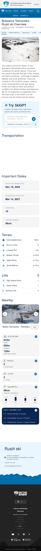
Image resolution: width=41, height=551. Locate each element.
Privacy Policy (20, 519)
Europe (23, 414)
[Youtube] (13, 534)
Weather (8, 11)
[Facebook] (29, 534)
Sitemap (20, 524)
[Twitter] (18, 534)
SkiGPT (31, 11)
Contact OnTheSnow (20, 508)
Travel (15, 11)
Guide (4, 32)
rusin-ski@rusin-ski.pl (13, 466)
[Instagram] (24, 534)
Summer (23, 16)
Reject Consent (20, 528)
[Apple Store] (26, 539)
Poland (27, 418)
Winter (15, 16)
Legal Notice (20, 517)
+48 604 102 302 (10, 462)
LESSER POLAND (8, 27)
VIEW (34, 327)
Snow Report (14, 32)
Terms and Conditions (20, 521)
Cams (34, 32)
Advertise (20, 511)
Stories (23, 11)
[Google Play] (16, 539)
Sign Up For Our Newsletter (20, 514)
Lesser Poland (29, 422)
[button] (38, 11)
